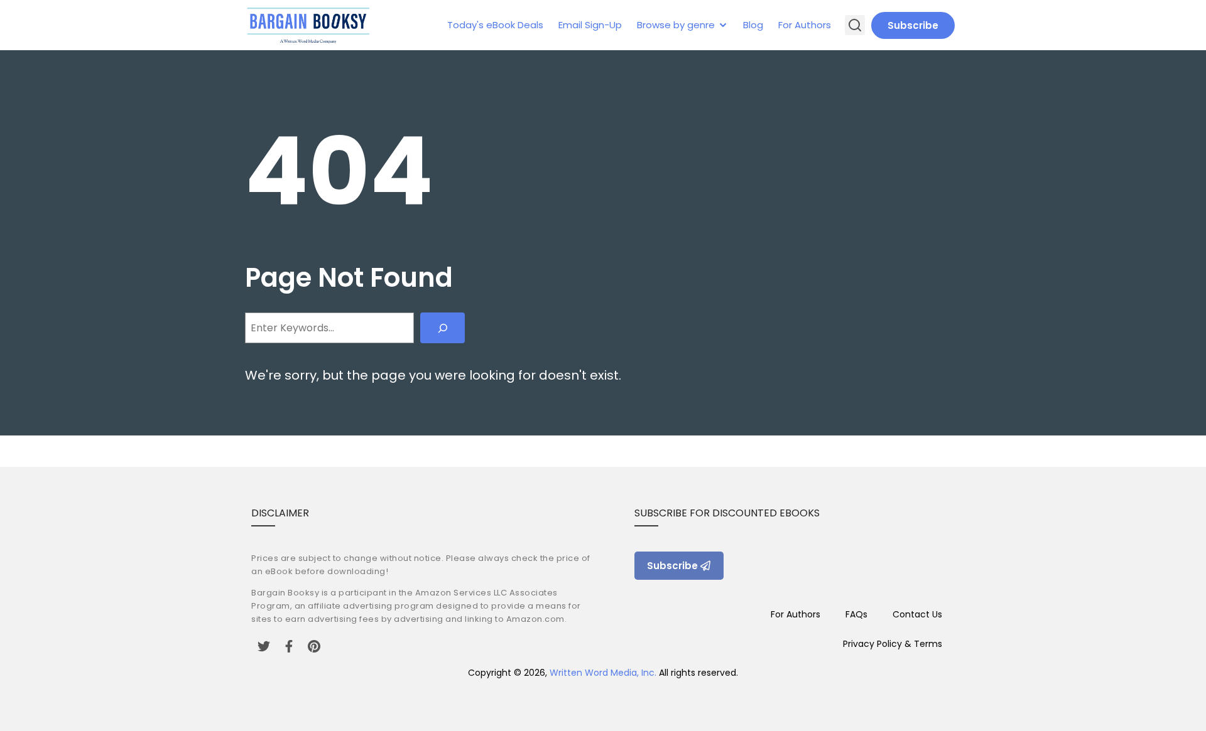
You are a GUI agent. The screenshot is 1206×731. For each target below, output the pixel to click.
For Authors (804, 24)
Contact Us (917, 614)
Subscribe (913, 25)
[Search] (442, 327)
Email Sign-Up (590, 24)
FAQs (856, 614)
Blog (753, 24)
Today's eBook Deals (495, 24)
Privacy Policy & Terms (892, 644)
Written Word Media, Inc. (603, 672)
